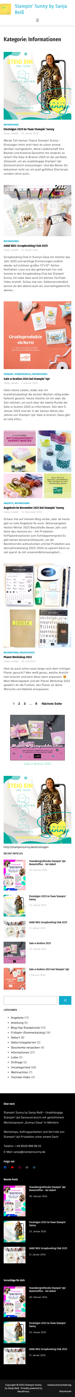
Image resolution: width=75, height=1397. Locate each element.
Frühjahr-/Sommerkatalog (17, 374)
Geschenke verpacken (25, 1047)
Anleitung (17, 1022)
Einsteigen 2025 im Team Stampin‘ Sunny (29, 129)
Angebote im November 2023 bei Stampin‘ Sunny (34, 507)
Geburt (15, 1037)
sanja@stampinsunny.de (29, 1152)
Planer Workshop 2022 (18, 657)
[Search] (65, 1000)
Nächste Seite (52, 703)
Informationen (11, 124)
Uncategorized (27, 652)
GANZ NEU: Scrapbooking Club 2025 (26, 245)
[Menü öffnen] (37, 20)
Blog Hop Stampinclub (25, 1027)
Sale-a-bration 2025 (40, 943)
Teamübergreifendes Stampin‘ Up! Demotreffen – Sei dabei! (47, 863)
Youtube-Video (20, 1077)
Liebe (14, 1057)
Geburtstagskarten (23, 1042)
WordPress (23, 1391)
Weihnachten (19, 1072)
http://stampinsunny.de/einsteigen (26, 847)
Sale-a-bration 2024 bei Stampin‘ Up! (27, 379)
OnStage (17, 1062)
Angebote (8, 503)
